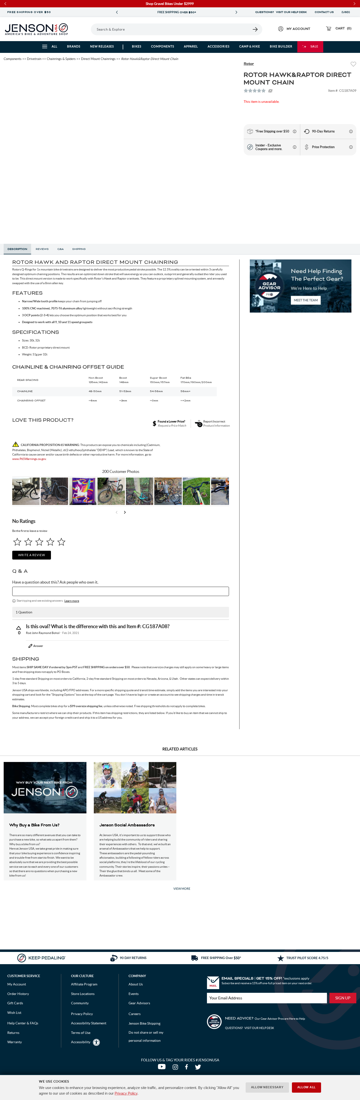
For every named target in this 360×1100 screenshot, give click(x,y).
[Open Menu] (84, 29)
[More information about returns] (351, 131)
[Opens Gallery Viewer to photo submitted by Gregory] (196, 491)
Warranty (14, 1042)
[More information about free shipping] (295, 131)
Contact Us (324, 12)
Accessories (218, 46)
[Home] (36, 29)
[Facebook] (187, 1068)
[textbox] (120, 591)
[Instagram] (176, 1068)
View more (181, 888)
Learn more (71, 600)
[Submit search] (255, 29)
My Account (16, 984)
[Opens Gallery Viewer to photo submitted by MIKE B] (54, 491)
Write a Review (31, 555)
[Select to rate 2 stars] (28, 542)
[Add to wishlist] (353, 64)
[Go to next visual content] (125, 512)
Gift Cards (15, 1003)
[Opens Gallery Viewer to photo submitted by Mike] (168, 491)
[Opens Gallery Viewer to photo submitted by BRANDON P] (82, 491)
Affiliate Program (84, 984)
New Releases (102, 46)
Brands (73, 46)
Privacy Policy (126, 1093)
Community (80, 1003)
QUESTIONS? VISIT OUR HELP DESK (281, 12)
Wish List (14, 1013)
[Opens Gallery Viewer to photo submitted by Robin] (225, 491)
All (54, 46)
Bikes (136, 46)
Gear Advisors (139, 1003)
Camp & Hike (249, 46)
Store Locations (83, 994)
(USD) (346, 12)
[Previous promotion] (117, 12)
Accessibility (80, 1042)
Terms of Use (80, 1033)
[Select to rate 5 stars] (61, 542)
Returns (13, 1033)
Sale (314, 46)
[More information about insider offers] (295, 147)
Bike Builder (281, 46)
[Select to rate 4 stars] (50, 542)
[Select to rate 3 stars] (39, 542)
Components (162, 46)
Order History (18, 994)
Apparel (191, 46)
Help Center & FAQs (22, 1023)
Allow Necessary (267, 1087)
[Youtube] (163, 1068)
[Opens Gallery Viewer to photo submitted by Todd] (26, 491)
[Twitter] (198, 1068)
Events (134, 994)
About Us (136, 984)
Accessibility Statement (88, 1023)
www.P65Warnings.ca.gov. (29, 458)
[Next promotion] (236, 12)
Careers (135, 1014)
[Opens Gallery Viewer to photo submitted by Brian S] (139, 491)
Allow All (306, 1087)
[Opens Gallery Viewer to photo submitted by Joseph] (111, 491)
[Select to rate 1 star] (17, 542)
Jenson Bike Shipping (144, 1023)
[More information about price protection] (351, 147)
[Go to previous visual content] (116, 512)
